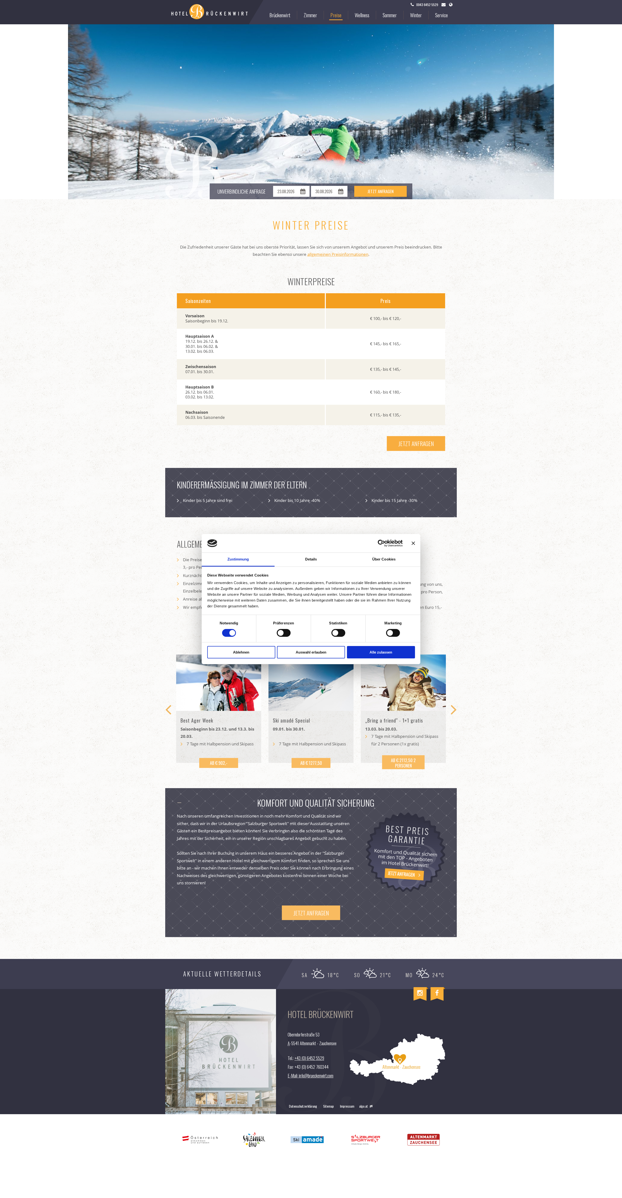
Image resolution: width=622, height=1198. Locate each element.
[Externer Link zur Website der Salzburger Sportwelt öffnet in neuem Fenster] (365, 1139)
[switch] (284, 633)
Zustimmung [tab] (238, 559)
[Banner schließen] (413, 543)
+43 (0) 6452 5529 (309, 1058)
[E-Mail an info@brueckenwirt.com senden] (443, 4)
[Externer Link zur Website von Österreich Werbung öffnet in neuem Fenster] (200, 1139)
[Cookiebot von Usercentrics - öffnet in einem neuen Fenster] (381, 543)
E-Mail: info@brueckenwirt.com (310, 1075)
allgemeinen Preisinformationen (337, 254)
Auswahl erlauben (311, 652)
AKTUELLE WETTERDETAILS (222, 973)
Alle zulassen (381, 652)
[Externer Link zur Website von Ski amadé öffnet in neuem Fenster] (307, 1139)
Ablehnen (241, 652)
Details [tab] (311, 559)
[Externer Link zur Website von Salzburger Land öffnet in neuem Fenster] (254, 1139)
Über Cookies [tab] (384, 559)
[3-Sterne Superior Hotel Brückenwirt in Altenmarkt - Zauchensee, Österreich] (209, 12)
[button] (416, 443)
